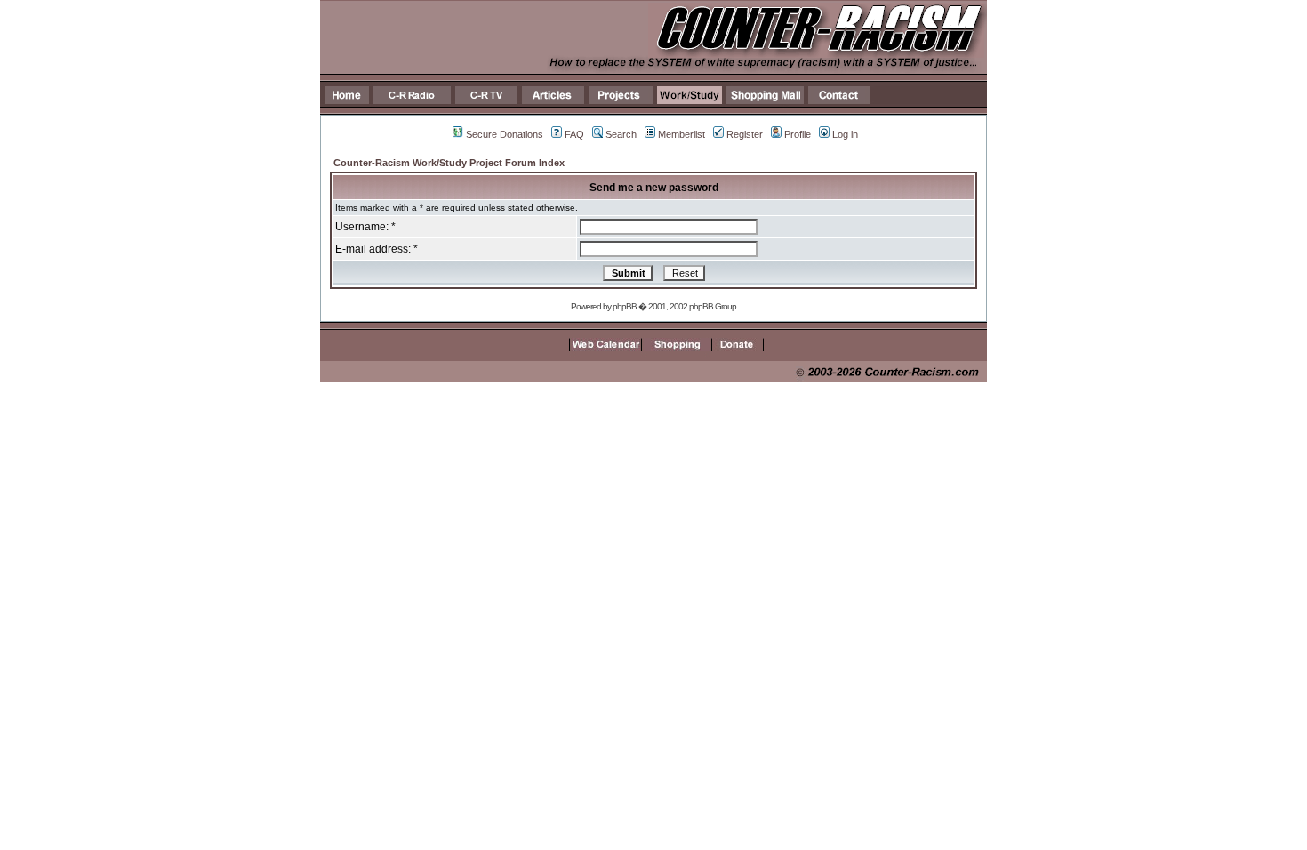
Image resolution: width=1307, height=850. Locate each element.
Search (621, 134)
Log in (845, 134)
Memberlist (681, 134)
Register (744, 134)
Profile (797, 134)
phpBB (625, 306)
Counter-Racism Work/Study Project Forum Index (449, 162)
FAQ (574, 134)
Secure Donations (504, 134)
